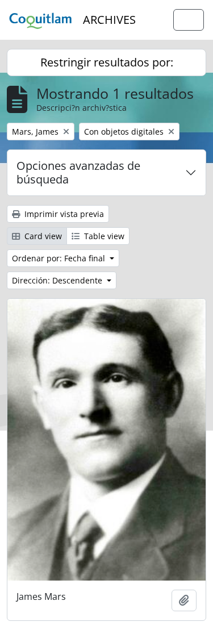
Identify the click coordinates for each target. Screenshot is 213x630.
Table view (103, 236)
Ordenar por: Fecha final (59, 258)
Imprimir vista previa (63, 213)
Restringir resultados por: (106, 62)
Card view (42, 236)
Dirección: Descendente (58, 280)
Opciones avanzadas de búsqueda (78, 172)
